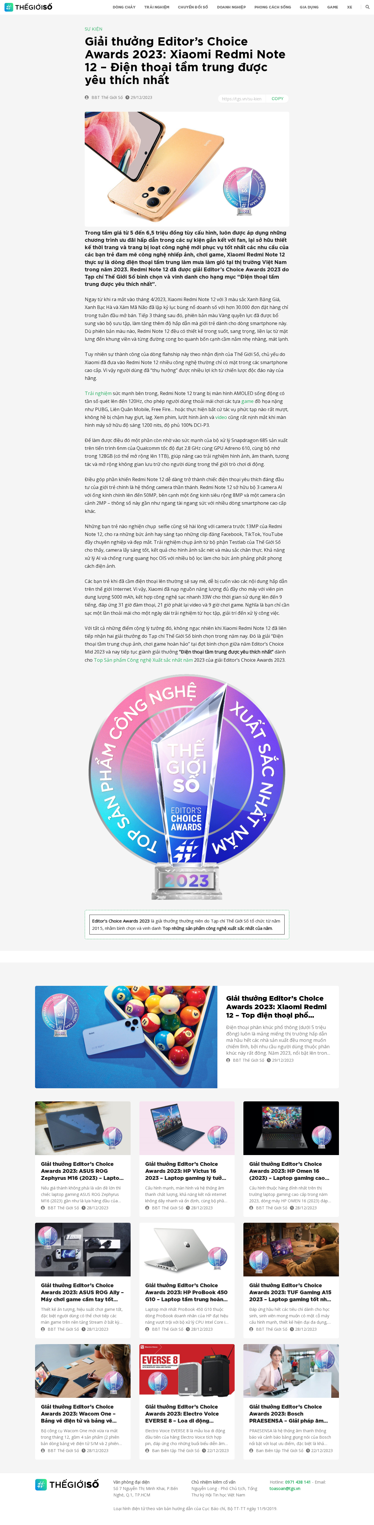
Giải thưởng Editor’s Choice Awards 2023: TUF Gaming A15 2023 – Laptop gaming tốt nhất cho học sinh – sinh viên (290, 1293)
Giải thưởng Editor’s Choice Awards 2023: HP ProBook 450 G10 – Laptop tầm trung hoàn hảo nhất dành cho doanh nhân (186, 1293)
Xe (349, 7)
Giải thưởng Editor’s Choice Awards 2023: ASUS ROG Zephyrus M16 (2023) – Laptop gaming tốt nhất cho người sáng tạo (82, 1172)
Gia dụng (309, 7)
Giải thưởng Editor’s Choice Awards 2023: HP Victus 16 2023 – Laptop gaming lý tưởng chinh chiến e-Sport (186, 1172)
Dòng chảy (124, 7)
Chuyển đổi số (193, 7)
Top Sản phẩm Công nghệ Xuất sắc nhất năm (143, 660)
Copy (278, 98)
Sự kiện (93, 29)
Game (332, 7)
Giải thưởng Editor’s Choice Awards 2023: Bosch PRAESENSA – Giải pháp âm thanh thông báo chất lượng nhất (286, 1415)
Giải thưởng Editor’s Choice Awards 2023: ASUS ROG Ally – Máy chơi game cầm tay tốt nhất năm (82, 1293)
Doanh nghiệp (231, 7)
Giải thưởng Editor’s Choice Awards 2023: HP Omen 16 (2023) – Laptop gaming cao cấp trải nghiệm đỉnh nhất (287, 1172)
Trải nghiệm (156, 7)
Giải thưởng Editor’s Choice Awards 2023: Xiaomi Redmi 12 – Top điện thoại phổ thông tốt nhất (276, 1007)
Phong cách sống (272, 7)
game (247, 401)
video (221, 417)
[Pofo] (29, 7)
